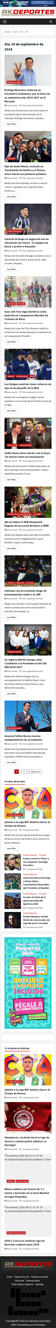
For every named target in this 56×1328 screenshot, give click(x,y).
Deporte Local (21, 1276)
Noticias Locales (14, 82)
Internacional (22, 376)
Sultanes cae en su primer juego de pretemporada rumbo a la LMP (28, 571)
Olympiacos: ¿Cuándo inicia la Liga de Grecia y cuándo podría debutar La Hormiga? (26, 1141)
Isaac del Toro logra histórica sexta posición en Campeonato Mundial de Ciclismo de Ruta (28, 292)
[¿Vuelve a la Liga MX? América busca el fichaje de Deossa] (28, 803)
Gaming (39, 1284)
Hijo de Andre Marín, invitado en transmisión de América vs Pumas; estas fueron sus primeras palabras (28, 146)
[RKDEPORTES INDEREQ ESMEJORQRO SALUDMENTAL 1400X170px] (28, 3)
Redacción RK (12, 105)
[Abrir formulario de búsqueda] (51, 22)
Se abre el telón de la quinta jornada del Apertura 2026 (12, 901)
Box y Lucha (12, 445)
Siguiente (35, 771)
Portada (20, 304)
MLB (32, 376)
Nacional (11, 158)
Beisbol (11, 376)
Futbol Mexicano (15, 231)
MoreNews (24, 1324)
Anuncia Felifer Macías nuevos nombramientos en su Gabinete (28, 716)
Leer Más (12, 124)
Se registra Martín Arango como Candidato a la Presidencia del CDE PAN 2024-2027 (28, 640)
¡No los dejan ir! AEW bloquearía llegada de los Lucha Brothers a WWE (28, 502)
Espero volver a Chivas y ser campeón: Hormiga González (12, 862)
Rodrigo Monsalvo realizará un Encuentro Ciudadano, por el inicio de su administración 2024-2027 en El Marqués (28, 70)
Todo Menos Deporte (22, 1284)
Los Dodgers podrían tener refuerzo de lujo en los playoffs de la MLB (28, 364)
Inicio (9, 1276)
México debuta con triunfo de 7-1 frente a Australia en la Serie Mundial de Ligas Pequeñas (26, 1192)
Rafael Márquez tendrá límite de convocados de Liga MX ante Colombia (12, 920)
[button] (4, 21)
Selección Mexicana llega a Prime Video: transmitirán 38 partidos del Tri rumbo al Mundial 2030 (12, 881)
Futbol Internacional (16, 1129)
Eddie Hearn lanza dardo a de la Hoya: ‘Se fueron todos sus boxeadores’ (28, 433)
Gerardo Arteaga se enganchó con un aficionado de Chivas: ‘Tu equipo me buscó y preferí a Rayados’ (28, 219)
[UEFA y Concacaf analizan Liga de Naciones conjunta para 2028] (28, 1221)
